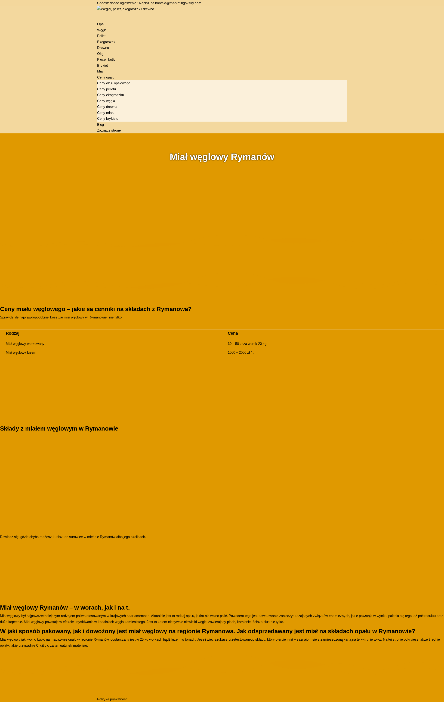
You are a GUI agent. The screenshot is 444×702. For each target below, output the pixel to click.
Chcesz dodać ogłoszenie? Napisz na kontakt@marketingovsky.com (149, 3)
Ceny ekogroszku (110, 95)
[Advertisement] (139, 196)
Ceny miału (105, 113)
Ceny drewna (107, 107)
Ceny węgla (106, 101)
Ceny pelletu (106, 89)
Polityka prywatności (112, 699)
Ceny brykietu (107, 118)
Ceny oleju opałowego (113, 83)
